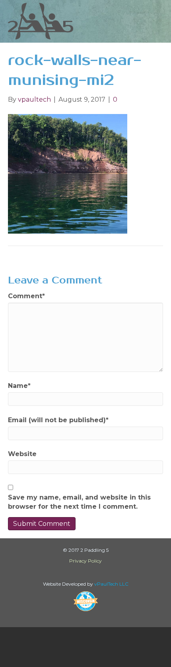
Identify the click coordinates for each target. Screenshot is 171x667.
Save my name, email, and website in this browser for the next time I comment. (79, 502)
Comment (26, 296)
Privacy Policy (85, 561)
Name (19, 386)
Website (22, 454)
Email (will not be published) (58, 420)
